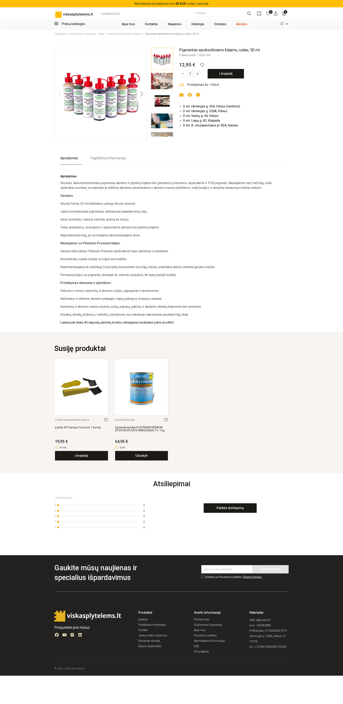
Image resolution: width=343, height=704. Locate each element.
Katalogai (197, 24)
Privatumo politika (205, 635)
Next (142, 94)
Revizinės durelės (149, 640)
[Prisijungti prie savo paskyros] (275, 13)
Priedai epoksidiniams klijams (72, 419)
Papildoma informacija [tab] (108, 158)
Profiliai (143, 630)
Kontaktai (151, 24)
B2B (196, 646)
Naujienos (174, 24)
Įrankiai (142, 619)
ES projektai (201, 651)
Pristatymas (201, 619)
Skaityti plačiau (252, 577)
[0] (268, 14)
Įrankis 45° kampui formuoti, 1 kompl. (78, 427)
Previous (60, 94)
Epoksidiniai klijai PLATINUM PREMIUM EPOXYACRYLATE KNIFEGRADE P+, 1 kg (140, 429)
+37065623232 (110, 13)
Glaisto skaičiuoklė (149, 646)
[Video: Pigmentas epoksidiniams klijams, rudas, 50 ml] (162, 101)
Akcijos (241, 24)
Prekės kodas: (187, 55)
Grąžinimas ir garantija (208, 624)
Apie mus (128, 24)
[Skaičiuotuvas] (259, 13)
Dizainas (220, 24)
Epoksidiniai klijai (125, 419)
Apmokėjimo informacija (209, 640)
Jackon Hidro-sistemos (152, 635)
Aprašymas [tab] (69, 158)
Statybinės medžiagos (152, 624)
